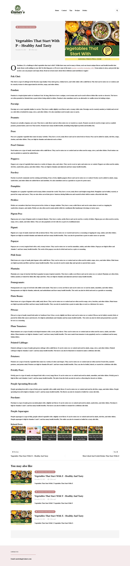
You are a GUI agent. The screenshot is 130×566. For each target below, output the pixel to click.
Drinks (85, 10)
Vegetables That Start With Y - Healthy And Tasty (59, 496)
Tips (70, 10)
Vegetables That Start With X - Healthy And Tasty (59, 516)
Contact (64, 10)
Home (57, 10)
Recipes (77, 10)
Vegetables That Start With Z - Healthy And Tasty (59, 476)
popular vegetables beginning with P (83, 68)
